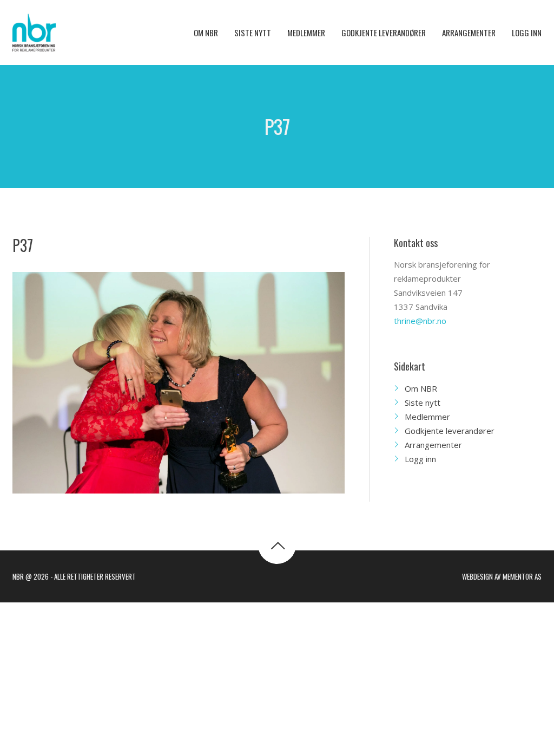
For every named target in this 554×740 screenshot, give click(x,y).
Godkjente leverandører (449, 430)
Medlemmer (427, 416)
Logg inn (420, 458)
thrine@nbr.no (420, 320)
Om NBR (421, 388)
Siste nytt (422, 402)
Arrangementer (433, 444)
